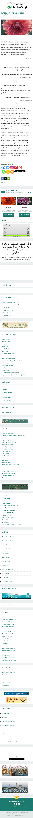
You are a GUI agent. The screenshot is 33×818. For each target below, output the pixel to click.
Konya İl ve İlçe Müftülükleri (9, 449)
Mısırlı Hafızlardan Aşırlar (8, 627)
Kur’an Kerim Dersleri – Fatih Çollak (11, 305)
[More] (12, 172)
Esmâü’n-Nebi (5, 339)
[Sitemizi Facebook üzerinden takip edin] (14, 804)
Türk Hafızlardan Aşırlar (8, 624)
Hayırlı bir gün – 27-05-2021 (8, 207)
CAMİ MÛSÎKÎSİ (5, 453)
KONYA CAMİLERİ (6, 451)
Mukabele (4, 718)
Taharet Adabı (6, 498)
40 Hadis (4, 344)
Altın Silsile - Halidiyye (7, 433)
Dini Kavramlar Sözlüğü (8, 517)
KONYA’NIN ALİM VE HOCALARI (9, 438)
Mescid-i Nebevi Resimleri (8, 541)
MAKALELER (5, 460)
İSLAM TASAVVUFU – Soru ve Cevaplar (11, 525)
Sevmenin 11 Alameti (7, 365)
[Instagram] (12, 167)
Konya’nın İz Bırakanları (8, 476)
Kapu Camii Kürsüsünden (8, 722)
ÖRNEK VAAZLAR (6, 458)
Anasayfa (3, 15)
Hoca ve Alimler (6, 561)
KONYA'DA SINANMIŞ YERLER (9, 442)
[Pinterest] (16, 167)
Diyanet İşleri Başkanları (8, 447)
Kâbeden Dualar (6, 629)
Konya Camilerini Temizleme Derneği (16, 807)
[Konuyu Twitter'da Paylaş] (5, 178)
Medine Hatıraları (6, 520)
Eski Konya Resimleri (7, 569)
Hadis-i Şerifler (5, 370)
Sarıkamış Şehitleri (6, 398)
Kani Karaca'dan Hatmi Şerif (9, 619)
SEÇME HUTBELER (6, 456)
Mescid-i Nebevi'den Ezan (8, 675)
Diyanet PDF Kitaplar (8, 513)
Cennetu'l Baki (5, 545)
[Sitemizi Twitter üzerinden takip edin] (16, 804)
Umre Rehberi (6, 503)
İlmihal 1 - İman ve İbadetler (10, 505)
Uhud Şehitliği (5, 553)
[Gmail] (20, 167)
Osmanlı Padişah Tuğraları (8, 473)
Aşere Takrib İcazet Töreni (9, 658)
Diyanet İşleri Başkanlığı (8, 726)
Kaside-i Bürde (5, 349)
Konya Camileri (6, 573)
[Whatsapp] (4, 172)
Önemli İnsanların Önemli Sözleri (10, 464)
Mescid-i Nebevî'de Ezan (8, 634)
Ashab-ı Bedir (5, 387)
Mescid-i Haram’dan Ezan (8, 672)
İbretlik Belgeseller (7, 636)
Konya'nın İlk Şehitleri (7, 400)
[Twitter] (8, 167)
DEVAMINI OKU (8, 215)
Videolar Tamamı (10, 617)
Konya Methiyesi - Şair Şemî (9, 471)
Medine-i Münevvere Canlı (8, 650)
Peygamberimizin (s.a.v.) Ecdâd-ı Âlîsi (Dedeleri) (14, 375)
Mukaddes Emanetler (7, 356)
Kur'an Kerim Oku (6, 315)
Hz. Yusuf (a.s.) (5, 639)
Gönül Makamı (5, 655)
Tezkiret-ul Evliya (6, 515)
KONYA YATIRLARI (6, 440)
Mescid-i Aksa (5, 557)
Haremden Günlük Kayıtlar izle (9, 742)
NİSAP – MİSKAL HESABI (8, 469)
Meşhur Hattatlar (6, 478)
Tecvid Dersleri (6, 307)
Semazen (4, 730)
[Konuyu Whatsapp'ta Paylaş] (8, 178)
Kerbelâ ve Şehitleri (7, 392)
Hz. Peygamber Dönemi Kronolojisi (11, 373)
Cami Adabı (5, 501)
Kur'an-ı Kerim (5, 713)
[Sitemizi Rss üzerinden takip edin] (19, 804)
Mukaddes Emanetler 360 (8, 358)
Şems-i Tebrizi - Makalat (9, 510)
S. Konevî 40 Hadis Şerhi (8, 354)
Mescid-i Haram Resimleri (8, 537)
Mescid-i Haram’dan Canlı (8, 648)
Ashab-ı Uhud (5, 390)
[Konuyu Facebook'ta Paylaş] (2, 178)
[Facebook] (3, 167)
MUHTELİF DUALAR (6, 462)
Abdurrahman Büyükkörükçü (9, 660)
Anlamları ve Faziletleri (8, 290)
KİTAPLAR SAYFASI (10, 496)
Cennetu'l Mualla (6, 549)
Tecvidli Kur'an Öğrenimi (8, 310)
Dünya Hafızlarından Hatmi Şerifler (10, 302)
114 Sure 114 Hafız (6, 313)
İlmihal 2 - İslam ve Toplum (9, 508)
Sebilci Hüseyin (6, 683)
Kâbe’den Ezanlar (6, 631)
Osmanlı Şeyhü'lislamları (8, 445)
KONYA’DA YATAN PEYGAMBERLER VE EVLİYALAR (14, 436)
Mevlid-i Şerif (5, 351)
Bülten (9, 15)
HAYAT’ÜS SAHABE (6, 412)
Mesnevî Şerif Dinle (7, 680)
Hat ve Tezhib (5, 577)
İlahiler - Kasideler (6, 653)
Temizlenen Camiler (7, 581)
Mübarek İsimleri (6, 342)
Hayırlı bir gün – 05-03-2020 (24, 207)
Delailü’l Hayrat (6, 368)
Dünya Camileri (5, 565)
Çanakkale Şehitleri (7, 395)
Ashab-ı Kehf (5, 641)
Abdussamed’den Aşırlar (8, 622)
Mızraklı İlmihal (5, 522)
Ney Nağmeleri (5, 685)
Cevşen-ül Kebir (6, 643)
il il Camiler (4, 734)
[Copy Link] (8, 172)
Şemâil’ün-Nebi (6, 346)
